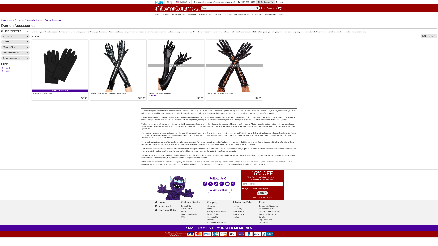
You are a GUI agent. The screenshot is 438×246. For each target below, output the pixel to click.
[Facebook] (205, 184)
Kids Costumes (178, 14)
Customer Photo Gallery (269, 211)
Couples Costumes (223, 14)
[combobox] (228, 8)
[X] (210, 184)
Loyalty (262, 217)
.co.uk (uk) (237, 209)
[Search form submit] (257, 8)
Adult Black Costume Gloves (42, 93)
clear (28, 31)
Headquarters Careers (216, 211)
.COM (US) (184, 2)
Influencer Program (267, 214)
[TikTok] (233, 184)
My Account (165, 206)
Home (162, 202)
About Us (211, 206)
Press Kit (211, 220)
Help (281, 2)
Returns (184, 211)
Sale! (280, 14)
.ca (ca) (236, 206)
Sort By (427, 36)
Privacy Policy (213, 214)
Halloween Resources (216, 222)
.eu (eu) (236, 217)
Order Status (186, 209)
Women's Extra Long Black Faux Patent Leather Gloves (108, 93)
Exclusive (192, 14)
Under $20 (6, 71)
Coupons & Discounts (268, 206)
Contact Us (265, 2)
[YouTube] (227, 184)
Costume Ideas (205, 14)
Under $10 (6, 68)
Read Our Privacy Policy (262, 197)
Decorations (270, 14)
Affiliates (210, 209)
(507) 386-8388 (248, 2)
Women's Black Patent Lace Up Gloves (220, 93)
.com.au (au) (238, 211)
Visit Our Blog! (220, 190)
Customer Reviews (267, 209)
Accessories (257, 14)
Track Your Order (167, 210)
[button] (269, 8)
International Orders (189, 214)
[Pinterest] (216, 184)
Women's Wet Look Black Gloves (160, 93)
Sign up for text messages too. (258, 188)
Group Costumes (241, 14)
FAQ (183, 217)
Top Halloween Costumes (265, 221)
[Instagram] (221, 184)
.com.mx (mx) (239, 214)
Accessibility (212, 217)
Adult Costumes (162, 14)
